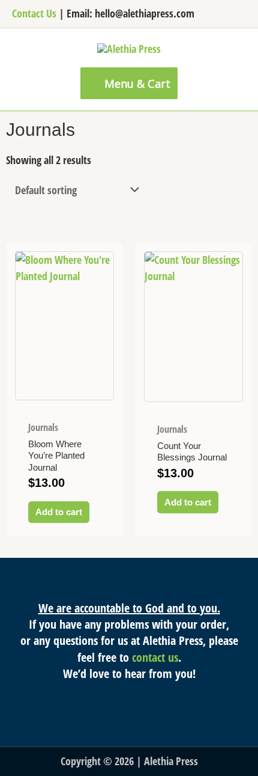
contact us (155, 657)
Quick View (64, 398)
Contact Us (34, 13)
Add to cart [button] (58, 512)
